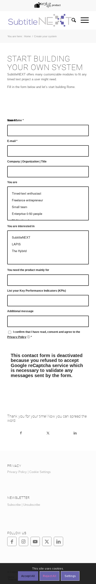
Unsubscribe (31, 504)
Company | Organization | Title (27, 161)
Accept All (28, 576)
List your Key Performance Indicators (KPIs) (36, 290)
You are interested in (20, 226)
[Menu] (82, 20)
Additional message (20, 311)
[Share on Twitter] (48, 433)
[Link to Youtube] (35, 541)
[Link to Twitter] (46, 541)
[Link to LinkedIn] (58, 541)
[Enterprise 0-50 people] (48, 213)
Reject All (49, 576)
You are (12, 182)
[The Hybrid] (48, 250)
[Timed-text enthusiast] (48, 193)
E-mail (12, 141)
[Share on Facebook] (20, 433)
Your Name (15, 120)
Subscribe (14, 504)
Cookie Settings (40, 472)
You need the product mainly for (28, 270)
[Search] (71, 20)
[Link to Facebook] (12, 541)
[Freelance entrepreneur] (48, 200)
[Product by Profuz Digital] (47, 5)
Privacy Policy (16, 337)
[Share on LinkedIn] (75, 433)
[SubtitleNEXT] (39, 20)
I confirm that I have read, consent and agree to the (43, 334)
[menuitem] (47, 5)
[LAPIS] (48, 244)
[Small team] (48, 206)
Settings (70, 576)
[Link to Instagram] (23, 541)
